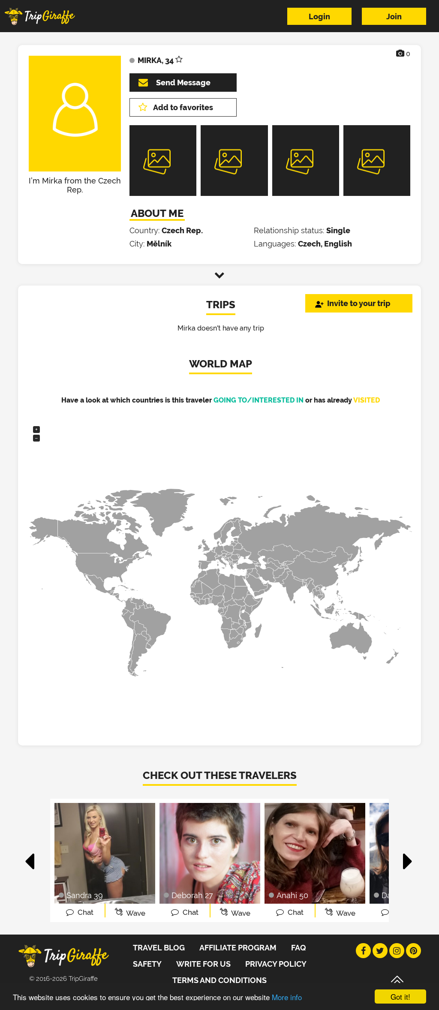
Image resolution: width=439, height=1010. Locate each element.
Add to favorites (183, 107)
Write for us (203, 963)
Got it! (400, 996)
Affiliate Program (238, 947)
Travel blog (159, 947)
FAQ (298, 947)
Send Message (183, 82)
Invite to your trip (359, 303)
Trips (220, 304)
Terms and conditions (219, 980)
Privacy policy (276, 963)
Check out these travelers (220, 775)
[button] (30, 857)
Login (319, 16)
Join (394, 16)
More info (287, 997)
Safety (147, 963)
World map (220, 364)
